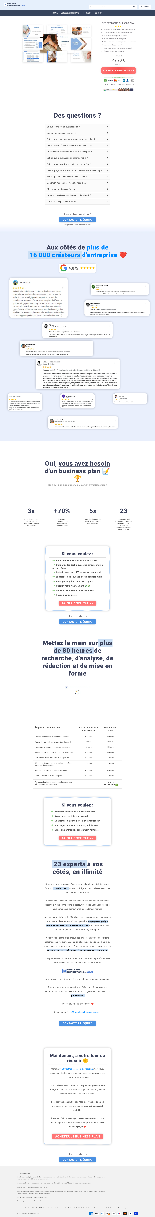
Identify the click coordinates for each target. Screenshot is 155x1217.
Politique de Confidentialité (76, 1208)
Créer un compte (147, 2)
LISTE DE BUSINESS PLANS (70, 13)
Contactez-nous (111, 1208)
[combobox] (113, 7)
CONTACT (98, 13)
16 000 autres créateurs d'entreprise (76, 1069)
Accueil (55, 13)
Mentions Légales (123, 1208)
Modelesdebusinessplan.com (31, 1213)
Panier (146, 7)
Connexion (137, 2)
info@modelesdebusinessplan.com (84, 1012)
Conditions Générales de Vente (57, 1208)
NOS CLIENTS (87, 13)
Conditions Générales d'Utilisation (35, 1208)
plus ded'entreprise (72, 251)
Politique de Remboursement (95, 1208)
